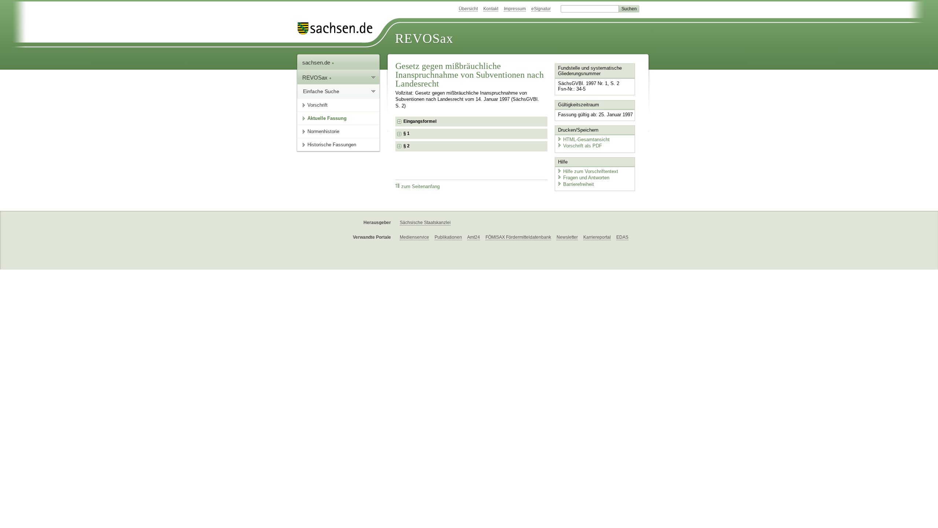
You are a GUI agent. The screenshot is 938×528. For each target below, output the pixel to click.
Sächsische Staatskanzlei (425, 222)
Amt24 (473, 237)
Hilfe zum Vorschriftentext (590, 171)
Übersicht (468, 8)
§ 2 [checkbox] (407, 145)
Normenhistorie (323, 131)
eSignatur (541, 8)
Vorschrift (317, 105)
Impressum (515, 8)
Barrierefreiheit (578, 184)
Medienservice (414, 237)
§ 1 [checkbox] (407, 133)
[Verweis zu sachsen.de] (338, 28)
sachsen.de (317, 62)
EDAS (622, 237)
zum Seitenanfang (420, 186)
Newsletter (567, 237)
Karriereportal (597, 237)
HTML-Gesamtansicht (586, 139)
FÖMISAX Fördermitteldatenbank (518, 237)
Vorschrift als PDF (582, 145)
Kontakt (490, 8)
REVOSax (424, 38)
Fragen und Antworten (586, 177)
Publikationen (448, 237)
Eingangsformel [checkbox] (419, 121)
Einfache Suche (321, 91)
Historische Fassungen (331, 144)
